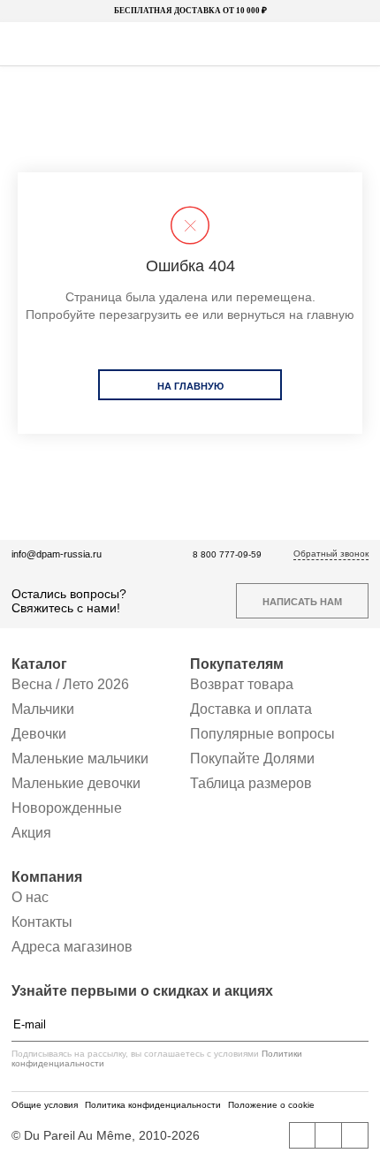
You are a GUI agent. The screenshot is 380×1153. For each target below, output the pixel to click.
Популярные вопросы (262, 733)
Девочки (38, 733)
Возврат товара (241, 684)
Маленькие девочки (76, 783)
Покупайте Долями (252, 758)
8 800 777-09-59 (227, 554)
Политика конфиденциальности (153, 1105)
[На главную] (188, 44)
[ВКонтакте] (302, 1135)
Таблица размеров (251, 783)
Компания (46, 876)
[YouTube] (328, 1135)
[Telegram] (355, 1135)
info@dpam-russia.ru (56, 554)
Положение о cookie (271, 1105)
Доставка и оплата (251, 709)
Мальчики (42, 709)
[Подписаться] (360, 1025)
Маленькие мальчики (79, 758)
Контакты (41, 921)
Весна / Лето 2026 (70, 684)
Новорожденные (66, 807)
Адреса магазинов (72, 946)
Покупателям (237, 663)
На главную (190, 386)
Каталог (39, 663)
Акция (31, 832)
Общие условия (44, 1105)
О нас (30, 897)
